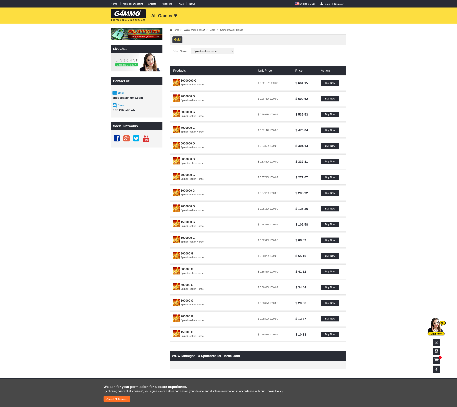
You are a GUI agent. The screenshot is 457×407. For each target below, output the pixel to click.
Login (327, 4)
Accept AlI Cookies (116, 399)
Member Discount (133, 3)
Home (114, 3)
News (192, 3)
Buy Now (330, 82)
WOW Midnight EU (196, 29)
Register (339, 4)
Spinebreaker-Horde (231, 29)
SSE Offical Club (123, 110)
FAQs (180, 3)
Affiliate (152, 3)
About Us (167, 3)
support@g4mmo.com (127, 97)
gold (214, 29)
